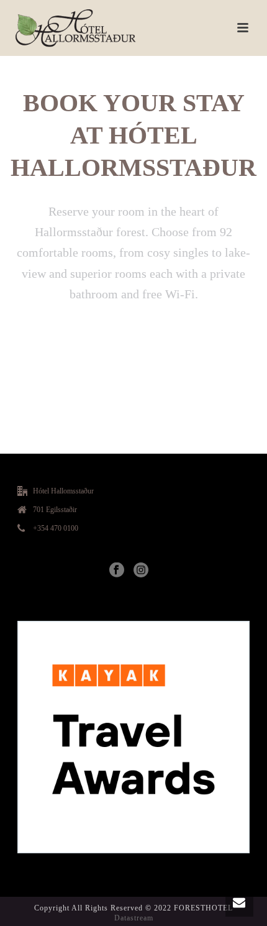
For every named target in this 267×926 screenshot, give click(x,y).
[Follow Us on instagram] (141, 570)
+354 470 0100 (55, 528)
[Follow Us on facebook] (116, 570)
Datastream (133, 918)
